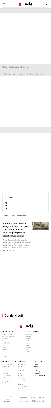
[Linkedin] (6, 205)
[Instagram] (6, 203)
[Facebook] (6, 200)
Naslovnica (5, 215)
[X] (6, 208)
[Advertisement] (25, 38)
